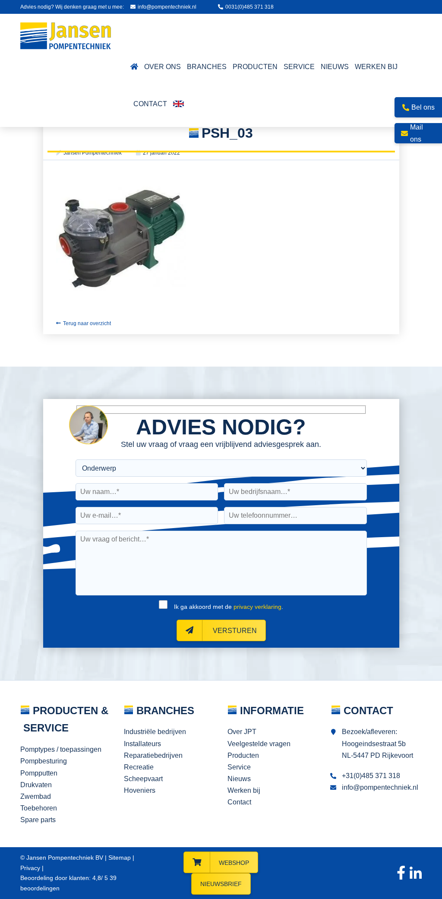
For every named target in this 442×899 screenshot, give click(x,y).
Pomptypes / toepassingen (60, 749)
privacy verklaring (257, 606)
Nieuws (239, 778)
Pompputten (38, 773)
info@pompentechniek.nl (167, 7)
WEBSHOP (234, 862)
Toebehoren (38, 808)
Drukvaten (36, 784)
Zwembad (35, 796)
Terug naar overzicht (87, 323)
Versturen (234, 630)
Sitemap (119, 857)
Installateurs (142, 743)
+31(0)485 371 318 (371, 775)
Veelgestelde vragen (258, 743)
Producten (243, 755)
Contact (239, 802)
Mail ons (416, 132)
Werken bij (243, 790)
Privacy (30, 867)
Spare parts (38, 819)
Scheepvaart (143, 778)
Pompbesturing (43, 761)
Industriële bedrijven (155, 731)
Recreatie (139, 767)
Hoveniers (139, 790)
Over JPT (241, 731)
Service (239, 767)
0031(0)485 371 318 (249, 7)
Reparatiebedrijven (153, 755)
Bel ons (423, 107)
